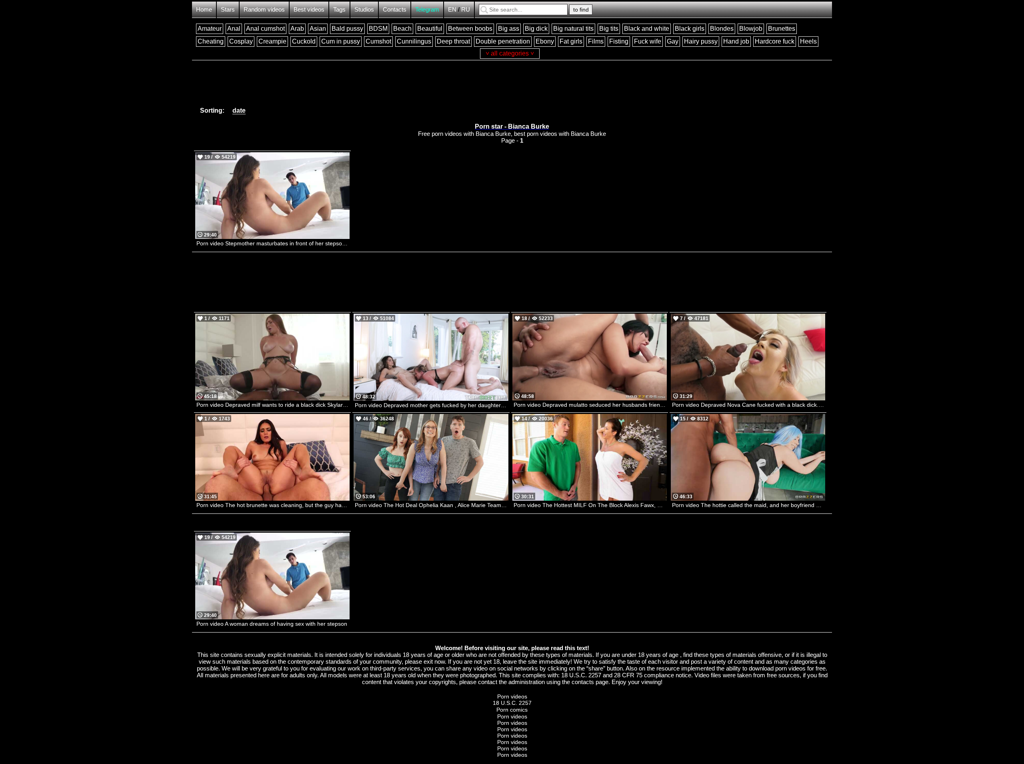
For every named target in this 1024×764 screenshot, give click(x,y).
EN (452, 9)
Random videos (264, 9)
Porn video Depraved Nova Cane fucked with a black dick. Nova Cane (748, 405)
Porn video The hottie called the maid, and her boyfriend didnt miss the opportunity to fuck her (748, 505)
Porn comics (512, 709)
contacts (583, 681)
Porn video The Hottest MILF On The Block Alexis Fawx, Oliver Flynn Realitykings (590, 505)
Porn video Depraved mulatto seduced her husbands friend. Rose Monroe (590, 405)
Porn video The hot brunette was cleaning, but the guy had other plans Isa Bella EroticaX (273, 505)
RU (465, 9)
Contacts (394, 9)
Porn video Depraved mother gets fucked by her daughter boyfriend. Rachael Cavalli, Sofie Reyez (431, 405)
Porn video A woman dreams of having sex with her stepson (271, 624)
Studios (364, 9)
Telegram (427, 9)
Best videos (309, 9)
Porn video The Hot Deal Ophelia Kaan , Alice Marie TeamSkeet (431, 505)
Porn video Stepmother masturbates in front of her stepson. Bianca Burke (273, 243)
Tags (339, 9)
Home (204, 9)
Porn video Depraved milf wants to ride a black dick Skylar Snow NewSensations (273, 405)
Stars (228, 9)
